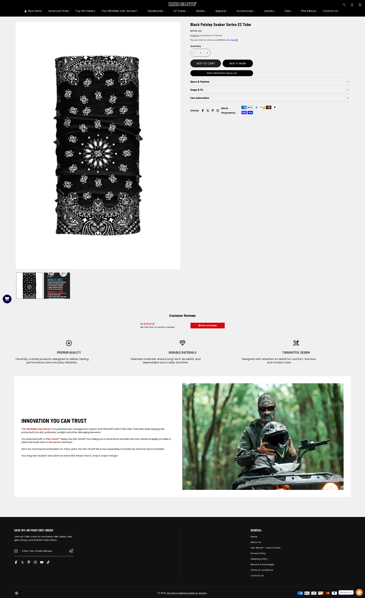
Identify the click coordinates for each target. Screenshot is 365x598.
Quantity (195, 46)
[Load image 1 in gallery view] (29, 286)
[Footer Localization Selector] (16, 593)
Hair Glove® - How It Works (266, 547)
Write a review (207, 325)
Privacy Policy (258, 553)
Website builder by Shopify (192, 593)
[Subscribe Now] (71, 550)
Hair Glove (172, 593)
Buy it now (238, 63)
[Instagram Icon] (35, 563)
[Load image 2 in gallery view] (57, 286)
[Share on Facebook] (202, 110)
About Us (256, 542)
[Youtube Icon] (41, 563)
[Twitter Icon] (22, 563)
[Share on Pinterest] (212, 110)
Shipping (194, 35)
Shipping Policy (259, 558)
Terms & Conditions (262, 569)
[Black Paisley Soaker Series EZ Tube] (98, 145)
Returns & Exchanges (262, 564)
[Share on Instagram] (217, 110)
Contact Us (257, 575)
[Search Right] (344, 4)
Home (254, 536)
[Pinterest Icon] (29, 563)
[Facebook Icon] (16, 563)
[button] (360, 4)
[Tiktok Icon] (48, 563)
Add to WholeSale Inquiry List (222, 73)
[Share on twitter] (207, 110)
